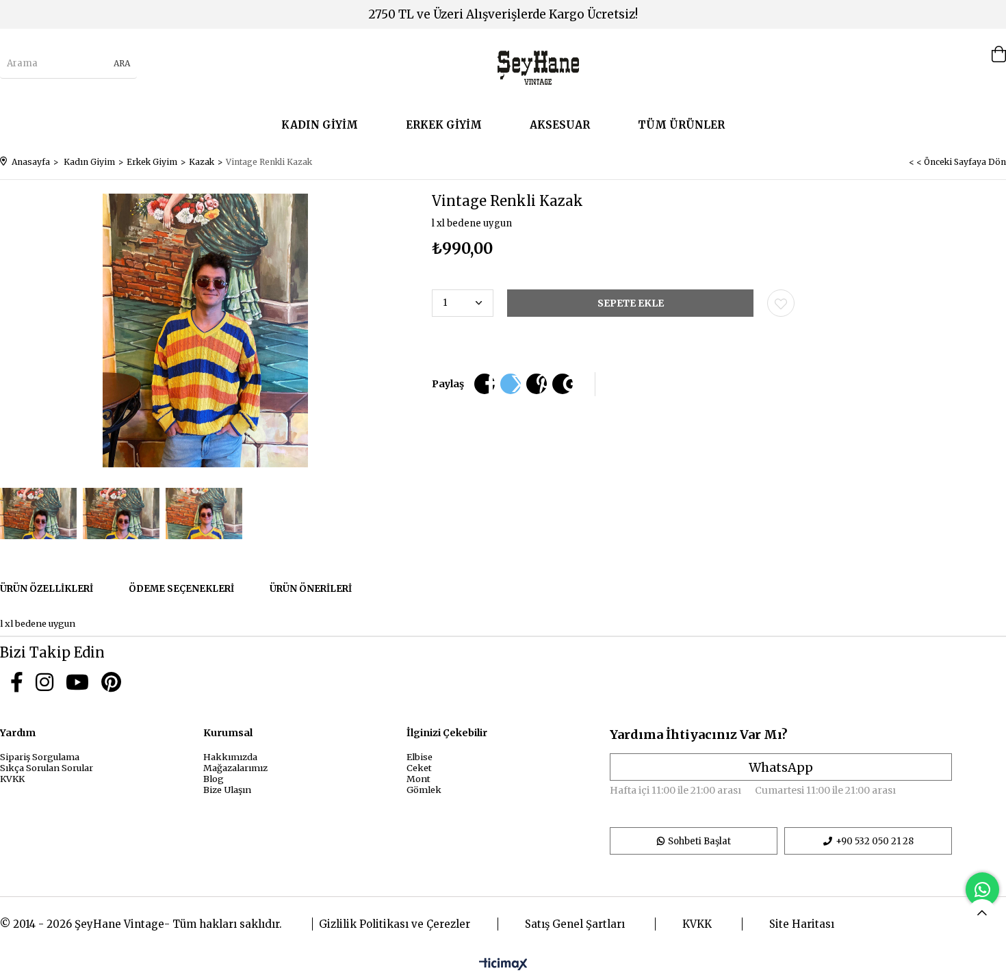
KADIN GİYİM (319, 124)
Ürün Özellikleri (46, 589)
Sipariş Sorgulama (39, 756)
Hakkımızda (230, 756)
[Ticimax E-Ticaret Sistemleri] (503, 965)
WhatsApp (781, 767)
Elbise (420, 756)
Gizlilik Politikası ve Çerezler (394, 924)
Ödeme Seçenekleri (181, 589)
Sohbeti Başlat (699, 841)
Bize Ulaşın (227, 789)
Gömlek (424, 789)
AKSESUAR (560, 124)
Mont (418, 778)
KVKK (12, 778)
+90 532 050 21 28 (875, 841)
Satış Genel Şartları (575, 924)
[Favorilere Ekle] (781, 303)
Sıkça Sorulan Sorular (46, 767)
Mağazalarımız (235, 767)
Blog (213, 778)
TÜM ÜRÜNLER (681, 124)
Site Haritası (801, 924)
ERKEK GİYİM (444, 124)
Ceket (419, 767)
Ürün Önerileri (311, 589)
